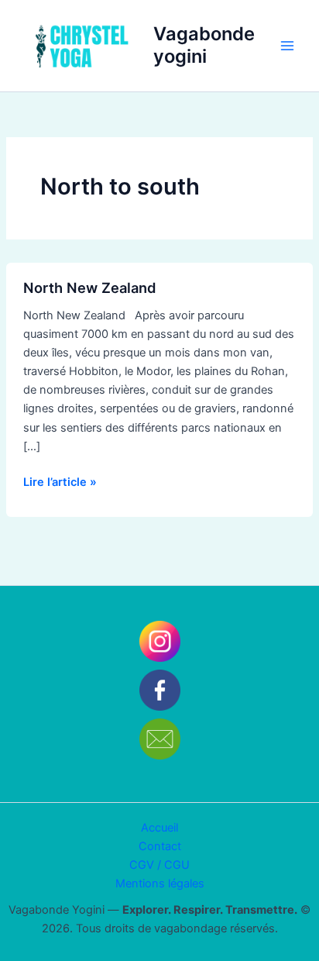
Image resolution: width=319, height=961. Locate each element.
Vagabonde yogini (204, 44)
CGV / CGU (159, 865)
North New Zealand (89, 287)
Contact (160, 846)
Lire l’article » (60, 481)
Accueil (159, 828)
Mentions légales (159, 883)
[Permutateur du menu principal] (287, 45)
